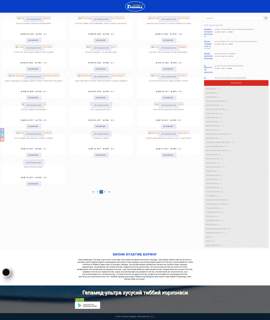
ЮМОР (208, 237)
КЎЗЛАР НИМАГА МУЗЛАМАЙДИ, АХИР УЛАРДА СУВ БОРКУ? (101, 23)
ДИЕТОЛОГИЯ (211, 130)
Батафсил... (33, 40)
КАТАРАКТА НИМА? (101, 138)
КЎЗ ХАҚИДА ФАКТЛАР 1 (101, 110)
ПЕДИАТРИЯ (211, 171)
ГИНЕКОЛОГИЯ (212, 122)
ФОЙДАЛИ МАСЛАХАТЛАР (216, 229)
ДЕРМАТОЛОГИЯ (212, 126)
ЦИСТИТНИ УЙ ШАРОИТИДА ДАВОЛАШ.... (230, 66)
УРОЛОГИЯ (210, 216)
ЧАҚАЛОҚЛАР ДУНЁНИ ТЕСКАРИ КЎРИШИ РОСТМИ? (168, 23)
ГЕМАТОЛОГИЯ (212, 113)
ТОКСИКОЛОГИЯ (213, 208)
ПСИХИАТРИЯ (211, 179)
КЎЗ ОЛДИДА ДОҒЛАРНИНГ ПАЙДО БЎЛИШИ (34, 138)
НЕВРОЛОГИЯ (211, 155)
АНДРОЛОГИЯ (211, 97)
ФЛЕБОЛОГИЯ (211, 225)
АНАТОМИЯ (210, 93)
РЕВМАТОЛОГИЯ (212, 187)
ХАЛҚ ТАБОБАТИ (213, 245)
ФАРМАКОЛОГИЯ (213, 220)
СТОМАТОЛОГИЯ (213, 192)
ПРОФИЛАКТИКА (212, 175)
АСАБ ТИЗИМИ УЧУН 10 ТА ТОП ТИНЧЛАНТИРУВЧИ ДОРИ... (236, 41)
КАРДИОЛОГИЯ (212, 138)
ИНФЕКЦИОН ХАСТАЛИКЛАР (217, 134)
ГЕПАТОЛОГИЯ (212, 118)
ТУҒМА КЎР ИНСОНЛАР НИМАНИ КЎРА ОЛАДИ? (34, 52)
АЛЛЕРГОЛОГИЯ (212, 105)
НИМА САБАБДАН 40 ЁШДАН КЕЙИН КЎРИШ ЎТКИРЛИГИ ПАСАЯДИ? (34, 81)
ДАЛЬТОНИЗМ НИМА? (33, 167)
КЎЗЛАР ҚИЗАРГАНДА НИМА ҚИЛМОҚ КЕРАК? (169, 81)
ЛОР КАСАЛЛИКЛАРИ (214, 146)
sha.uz (152, 316)
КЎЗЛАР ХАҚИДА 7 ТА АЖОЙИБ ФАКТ (101, 52)
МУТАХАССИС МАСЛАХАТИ (217, 150)
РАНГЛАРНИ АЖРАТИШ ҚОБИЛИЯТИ (168, 110)
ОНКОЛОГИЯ (211, 163)
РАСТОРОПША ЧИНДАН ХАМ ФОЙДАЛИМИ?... (231, 78)
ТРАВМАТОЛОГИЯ (213, 212)
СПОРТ (209, 241)
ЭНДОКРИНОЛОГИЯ (214, 233)
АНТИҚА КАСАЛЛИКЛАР (215, 101)
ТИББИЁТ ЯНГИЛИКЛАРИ (216, 200)
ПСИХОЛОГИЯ (211, 183)
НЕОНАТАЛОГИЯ (212, 159)
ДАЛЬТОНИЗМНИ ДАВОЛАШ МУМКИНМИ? (33, 23)
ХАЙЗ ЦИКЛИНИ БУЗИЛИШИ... (226, 53)
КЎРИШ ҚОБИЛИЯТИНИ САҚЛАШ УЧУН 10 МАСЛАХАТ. (169, 138)
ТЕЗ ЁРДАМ (210, 196)
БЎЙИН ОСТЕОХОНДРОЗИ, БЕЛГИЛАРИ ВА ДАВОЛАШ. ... (235, 29)
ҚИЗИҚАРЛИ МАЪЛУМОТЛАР (218, 142)
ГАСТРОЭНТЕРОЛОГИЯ (215, 109)
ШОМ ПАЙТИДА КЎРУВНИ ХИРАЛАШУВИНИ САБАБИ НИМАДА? (101, 81)
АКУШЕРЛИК (211, 89)
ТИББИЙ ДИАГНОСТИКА (216, 204)
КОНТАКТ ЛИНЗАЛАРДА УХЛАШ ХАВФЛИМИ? (169, 52)
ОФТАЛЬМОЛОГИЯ (33, 19)
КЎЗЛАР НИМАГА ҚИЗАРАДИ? (34, 110)
